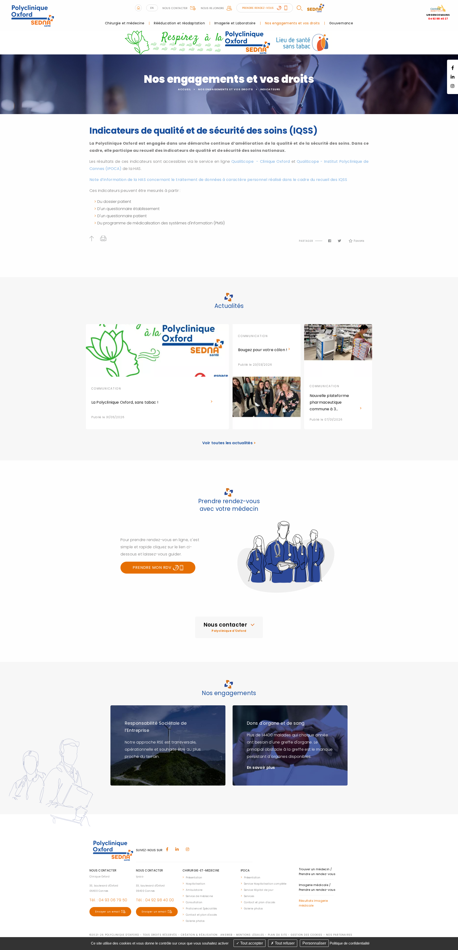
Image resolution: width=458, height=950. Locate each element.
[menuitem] (209, 877)
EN (152, 8)
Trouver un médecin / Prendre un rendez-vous (317, 871)
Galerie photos (195, 921)
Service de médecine (199, 896)
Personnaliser (314, 943)
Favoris (359, 241)
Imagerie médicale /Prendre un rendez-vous (317, 887)
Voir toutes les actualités (229, 443)
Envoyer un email (107, 911)
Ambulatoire (194, 890)
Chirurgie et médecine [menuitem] (124, 23)
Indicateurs (270, 89)
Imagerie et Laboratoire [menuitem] (234, 23)
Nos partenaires (339, 935)
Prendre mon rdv (153, 567)
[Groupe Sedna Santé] (315, 7)
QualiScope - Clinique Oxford (261, 161)
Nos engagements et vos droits (225, 89)
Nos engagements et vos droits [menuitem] (292, 23)
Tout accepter (251, 943)
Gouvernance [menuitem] (341, 23)
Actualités (229, 306)
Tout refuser (284, 943)
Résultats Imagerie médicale (313, 903)
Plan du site (277, 935)
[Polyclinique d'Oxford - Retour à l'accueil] (32, 15)
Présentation (194, 877)
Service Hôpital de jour (258, 890)
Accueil (184, 89)
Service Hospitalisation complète (265, 884)
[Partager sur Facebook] (330, 241)
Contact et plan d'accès (201, 915)
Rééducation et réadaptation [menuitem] (179, 23)
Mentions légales (250, 935)
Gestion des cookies (307, 935)
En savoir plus (261, 767)
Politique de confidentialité (350, 943)
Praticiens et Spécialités (201, 908)
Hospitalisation (195, 884)
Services (249, 896)
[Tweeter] (339, 241)
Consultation (194, 902)
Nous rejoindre (212, 8)
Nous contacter (175, 8)
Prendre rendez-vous (258, 8)
